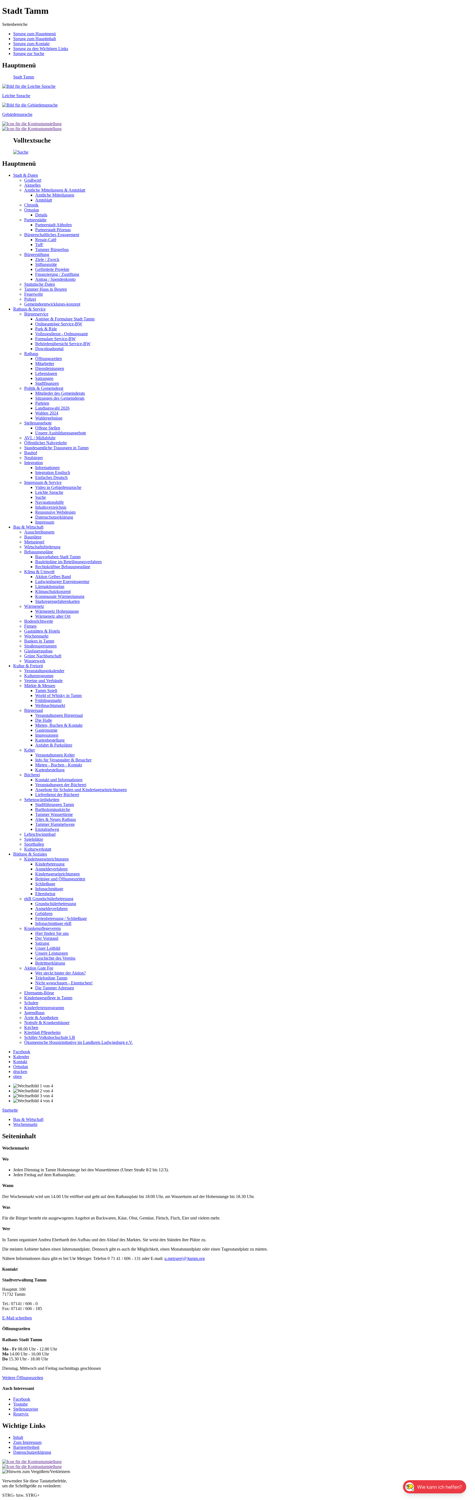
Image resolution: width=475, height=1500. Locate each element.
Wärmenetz (34, 606)
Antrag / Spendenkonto (55, 279)
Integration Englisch (52, 472)
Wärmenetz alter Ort (52, 616)
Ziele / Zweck (47, 259)
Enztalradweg (47, 829)
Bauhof (30, 452)
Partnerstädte (35, 219)
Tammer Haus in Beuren (45, 289)
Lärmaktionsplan (49, 586)
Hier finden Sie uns (52, 933)
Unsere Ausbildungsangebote (60, 433)
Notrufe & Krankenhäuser (47, 1022)
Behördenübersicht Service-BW (62, 343)
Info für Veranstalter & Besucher (63, 760)
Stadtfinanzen (47, 383)
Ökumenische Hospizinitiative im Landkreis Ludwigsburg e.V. (78, 1042)
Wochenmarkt (36, 636)
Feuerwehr (33, 294)
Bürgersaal (33, 710)
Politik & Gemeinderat (43, 388)
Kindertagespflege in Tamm (48, 997)
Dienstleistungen (49, 368)
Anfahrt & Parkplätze (53, 745)
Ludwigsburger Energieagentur (62, 581)
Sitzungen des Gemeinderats (59, 398)
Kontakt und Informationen (58, 779)
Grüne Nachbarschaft (42, 656)
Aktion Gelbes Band (53, 576)
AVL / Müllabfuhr (40, 437)
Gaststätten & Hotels (42, 631)
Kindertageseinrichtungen (46, 859)
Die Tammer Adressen (54, 988)
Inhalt (18, 1437)
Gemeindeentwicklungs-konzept (52, 304)
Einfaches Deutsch (51, 477)
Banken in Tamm (39, 641)
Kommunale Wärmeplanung (59, 596)
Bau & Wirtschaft (28, 527)
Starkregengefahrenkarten (57, 601)
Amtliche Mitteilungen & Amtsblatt (54, 190)
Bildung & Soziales (30, 854)
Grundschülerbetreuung (55, 903)
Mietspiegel (34, 542)
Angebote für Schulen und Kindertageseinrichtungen (81, 789)
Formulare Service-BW (55, 338)
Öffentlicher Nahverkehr (45, 442)
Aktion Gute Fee (38, 968)
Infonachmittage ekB (53, 923)
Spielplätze (33, 839)
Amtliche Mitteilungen (54, 195)
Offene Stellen (47, 428)
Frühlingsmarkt (48, 700)
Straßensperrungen (40, 646)
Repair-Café (45, 239)
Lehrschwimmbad (40, 834)
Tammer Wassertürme (54, 814)
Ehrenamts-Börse (39, 992)
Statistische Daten (39, 284)
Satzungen (44, 378)
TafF (39, 244)
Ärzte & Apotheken (41, 1017)
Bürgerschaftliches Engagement (51, 234)
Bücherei (32, 774)
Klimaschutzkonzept (53, 591)
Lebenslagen (46, 373)
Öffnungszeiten (48, 358)
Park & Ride (46, 328)
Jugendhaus (34, 1012)
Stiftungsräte (46, 264)
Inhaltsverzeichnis (50, 507)
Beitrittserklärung (50, 963)
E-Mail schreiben (17, 1318)
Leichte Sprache (49, 492)
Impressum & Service (43, 482)
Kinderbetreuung (50, 864)
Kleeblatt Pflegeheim (42, 1032)
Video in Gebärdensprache (58, 487)
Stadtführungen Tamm (54, 804)
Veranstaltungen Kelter (55, 755)
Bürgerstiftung (36, 254)
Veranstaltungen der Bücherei (60, 784)
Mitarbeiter (44, 363)
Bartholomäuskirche (52, 809)
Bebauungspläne (38, 551)
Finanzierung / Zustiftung (57, 274)
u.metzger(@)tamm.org (184, 1258)
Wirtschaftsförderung (42, 547)
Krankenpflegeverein (42, 928)
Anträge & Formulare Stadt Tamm (65, 319)
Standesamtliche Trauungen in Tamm (56, 447)
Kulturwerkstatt (37, 849)
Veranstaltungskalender (44, 670)
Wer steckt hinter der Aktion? (60, 973)
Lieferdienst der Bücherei (57, 794)
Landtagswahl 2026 (52, 408)
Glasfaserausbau (38, 651)
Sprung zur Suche (28, 53)
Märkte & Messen (39, 685)
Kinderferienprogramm (44, 1007)
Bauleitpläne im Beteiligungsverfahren (68, 561)
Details (41, 215)
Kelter (29, 750)
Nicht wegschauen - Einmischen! (64, 983)
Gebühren (44, 913)
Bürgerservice (36, 314)
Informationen (47, 467)
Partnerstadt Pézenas (53, 229)
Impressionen (46, 735)
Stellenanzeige (25, 1409)
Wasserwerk (34, 660)
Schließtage (45, 883)
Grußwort (32, 180)
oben (17, 1076)
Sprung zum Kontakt (31, 43)
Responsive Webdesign (55, 512)
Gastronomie (46, 730)
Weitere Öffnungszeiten (22, 1377)
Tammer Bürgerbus (52, 249)
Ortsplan (31, 210)
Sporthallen (34, 844)
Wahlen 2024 (46, 413)
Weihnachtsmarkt (50, 705)
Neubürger (33, 457)
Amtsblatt (43, 200)
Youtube (20, 1404)
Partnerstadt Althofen (53, 224)
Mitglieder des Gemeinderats (60, 393)
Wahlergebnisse (48, 418)
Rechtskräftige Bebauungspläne (62, 566)
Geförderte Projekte (52, 269)
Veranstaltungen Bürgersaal (59, 715)
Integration (33, 462)
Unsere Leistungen (51, 953)
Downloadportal (49, 348)
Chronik (31, 205)
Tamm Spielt (46, 690)
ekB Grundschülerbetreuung (48, 898)
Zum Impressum (27, 1442)
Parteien (42, 403)
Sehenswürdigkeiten (41, 799)
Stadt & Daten (25, 175)
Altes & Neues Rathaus (55, 819)
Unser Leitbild (47, 948)
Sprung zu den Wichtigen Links (40, 48)
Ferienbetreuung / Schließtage (61, 918)
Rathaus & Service (29, 309)
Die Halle (43, 720)
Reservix (21, 1414)
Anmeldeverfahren (51, 869)
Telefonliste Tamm (51, 978)
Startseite (10, 1110)
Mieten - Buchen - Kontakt (58, 765)
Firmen (30, 626)
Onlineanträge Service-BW (58, 324)
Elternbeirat (45, 893)
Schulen (31, 1002)
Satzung (42, 943)
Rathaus (31, 353)
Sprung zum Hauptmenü (34, 33)
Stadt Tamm (23, 77)
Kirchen (31, 1027)
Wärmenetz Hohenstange (57, 611)
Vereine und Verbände (43, 680)
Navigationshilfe (49, 502)
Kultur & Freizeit (28, 665)
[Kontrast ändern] (32, 123)
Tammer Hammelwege (55, 824)
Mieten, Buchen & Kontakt (58, 725)
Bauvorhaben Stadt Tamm (58, 556)
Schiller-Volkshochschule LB (49, 1037)
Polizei (30, 299)
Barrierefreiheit (26, 1447)
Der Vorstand (46, 938)
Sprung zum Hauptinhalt (34, 38)
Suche (40, 497)
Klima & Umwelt (39, 571)
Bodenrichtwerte (38, 621)
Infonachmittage (49, 888)
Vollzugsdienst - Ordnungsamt (61, 333)
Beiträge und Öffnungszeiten (60, 878)
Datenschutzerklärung (54, 517)
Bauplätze (33, 537)
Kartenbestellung (50, 740)
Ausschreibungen (39, 532)
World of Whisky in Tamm (58, 695)
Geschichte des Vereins (55, 958)
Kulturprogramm (38, 675)
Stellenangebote (38, 423)
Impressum (44, 522)
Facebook (21, 1399)
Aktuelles (32, 185)
